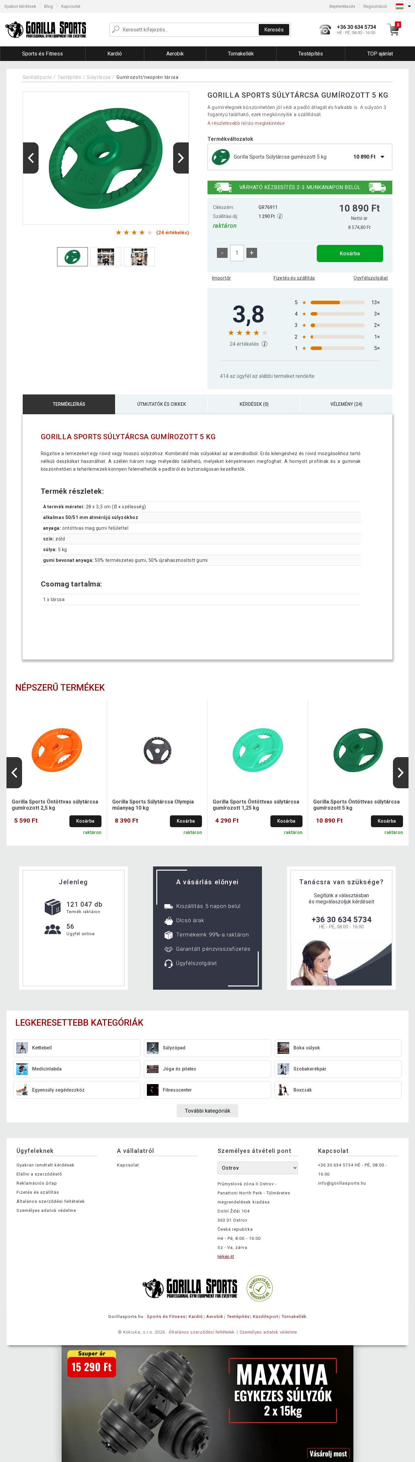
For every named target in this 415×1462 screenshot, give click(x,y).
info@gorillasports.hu (342, 1183)
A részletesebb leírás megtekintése (246, 123)
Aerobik (214, 1316)
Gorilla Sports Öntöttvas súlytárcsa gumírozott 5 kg (356, 805)
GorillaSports (37, 77)
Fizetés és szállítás (294, 278)
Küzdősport (265, 1316)
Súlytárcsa (99, 77)
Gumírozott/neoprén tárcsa (147, 77)
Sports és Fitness (166, 1316)
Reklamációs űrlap (37, 1183)
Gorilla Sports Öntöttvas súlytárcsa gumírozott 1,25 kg (256, 805)
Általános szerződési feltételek (51, 1201)
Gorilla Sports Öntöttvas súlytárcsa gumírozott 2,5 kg (55, 805)
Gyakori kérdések (20, 6)
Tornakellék (294, 1316)
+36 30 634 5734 (342, 919)
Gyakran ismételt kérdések (46, 1165)
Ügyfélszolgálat (371, 278)
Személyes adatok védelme (46, 1210)
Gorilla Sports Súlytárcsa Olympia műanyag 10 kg (153, 805)
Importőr (221, 278)
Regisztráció (375, 6)
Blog (48, 6)
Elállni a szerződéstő (39, 1174)
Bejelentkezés (342, 6)
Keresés (274, 30)
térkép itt (226, 1256)
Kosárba (350, 253)
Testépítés (69, 77)
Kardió (196, 1316)
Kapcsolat (70, 6)
